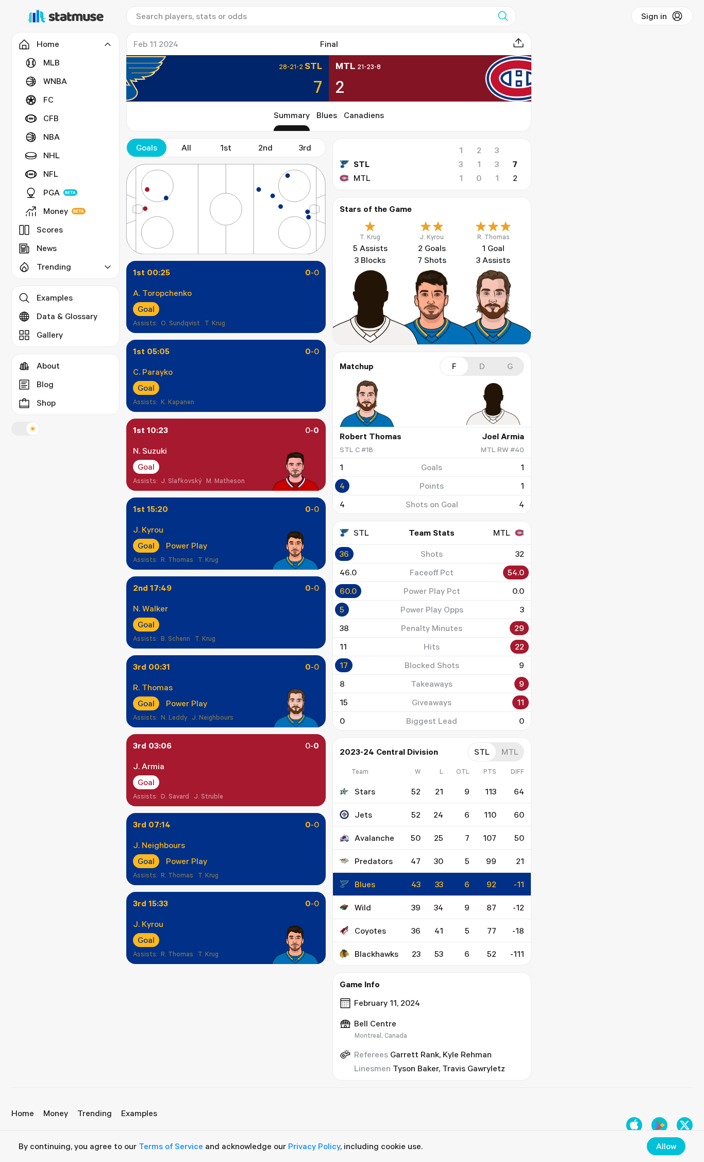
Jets (363, 814)
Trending (94, 1113)
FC (48, 99)
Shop (46, 402)
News (47, 248)
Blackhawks (376, 953)
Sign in (654, 16)
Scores (50, 229)
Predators (374, 861)
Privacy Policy (314, 1146)
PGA (51, 192)
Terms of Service (171, 1146)
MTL (362, 178)
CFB (51, 118)
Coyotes (370, 930)
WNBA (55, 81)
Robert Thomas (370, 436)
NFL (50, 173)
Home (22, 1113)
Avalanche (374, 837)
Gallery (50, 334)
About (48, 365)
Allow (666, 1146)
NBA (51, 136)
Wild (363, 907)
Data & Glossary (67, 316)
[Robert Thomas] (370, 403)
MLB (51, 62)
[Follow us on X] (685, 1125)
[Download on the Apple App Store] (634, 1125)
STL (362, 164)
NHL (51, 155)
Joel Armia (503, 436)
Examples (55, 297)
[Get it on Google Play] (659, 1125)
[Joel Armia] (493, 403)
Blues (326, 115)
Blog (45, 384)
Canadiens (364, 115)
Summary (292, 115)
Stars (365, 791)
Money (55, 211)
